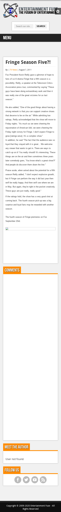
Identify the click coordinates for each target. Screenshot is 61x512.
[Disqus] (30, 315)
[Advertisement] (30, 49)
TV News (13, 69)
